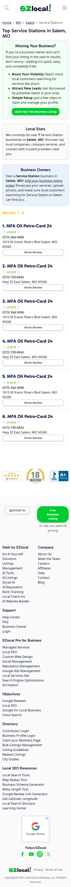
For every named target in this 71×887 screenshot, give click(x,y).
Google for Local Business (21, 710)
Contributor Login (15, 731)
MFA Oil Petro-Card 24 (29, 226)
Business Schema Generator (23, 784)
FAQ (5, 622)
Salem (30, 22)
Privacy (38, 869)
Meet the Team (49, 559)
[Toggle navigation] (64, 8)
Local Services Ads (15, 675)
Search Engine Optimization (23, 680)
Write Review (33, 252)
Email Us (19, 510)
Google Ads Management (21, 671)
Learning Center (14, 808)
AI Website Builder (16, 601)
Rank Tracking (12, 592)
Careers (44, 563)
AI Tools (8, 573)
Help (41, 573)
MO (18, 22)
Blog (41, 582)
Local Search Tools (16, 775)
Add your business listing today (34, 183)
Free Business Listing (53, 514)
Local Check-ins (13, 596)
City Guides (10, 759)
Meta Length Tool (15, 789)
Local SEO (9, 652)
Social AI (8, 582)
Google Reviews (14, 701)
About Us (45, 554)
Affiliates (44, 568)
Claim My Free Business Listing (36, 111)
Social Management (17, 661)
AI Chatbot (10, 685)
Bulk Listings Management (22, 745)
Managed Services (16, 647)
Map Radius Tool (14, 780)
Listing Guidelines (15, 750)
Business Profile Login (18, 735)
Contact (44, 577)
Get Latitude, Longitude (19, 799)
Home (6, 22)
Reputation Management (21, 666)
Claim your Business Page (21, 740)
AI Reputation (12, 587)
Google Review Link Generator (25, 794)
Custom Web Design (17, 657)
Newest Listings (14, 754)
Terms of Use (53, 869)
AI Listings (10, 577)
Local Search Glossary (18, 803)
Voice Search (11, 715)
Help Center (11, 617)
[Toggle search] (6, 8)
